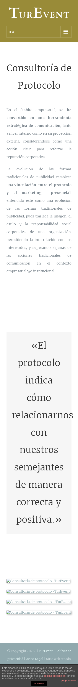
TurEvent (46, 649)
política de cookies (54, 675)
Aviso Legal (34, 657)
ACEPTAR (39, 683)
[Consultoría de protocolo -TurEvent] (38, 579)
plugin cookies (69, 680)
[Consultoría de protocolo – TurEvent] (38, 600)
